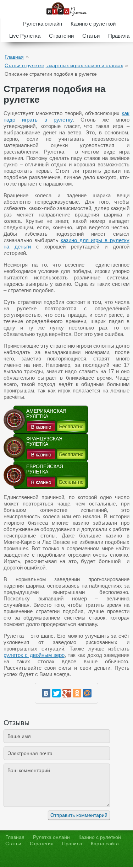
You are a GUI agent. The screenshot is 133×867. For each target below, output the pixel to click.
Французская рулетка (44, 441)
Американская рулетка (46, 413)
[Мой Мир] (87, 693)
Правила (118, 36)
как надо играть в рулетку (66, 116)
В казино (41, 426)
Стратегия (42, 843)
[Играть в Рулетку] (66, 9)
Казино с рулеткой (93, 24)
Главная (14, 57)
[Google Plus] (66, 693)
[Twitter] (56, 693)
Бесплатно (71, 426)
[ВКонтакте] (46, 693)
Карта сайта (105, 843)
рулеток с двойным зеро (34, 655)
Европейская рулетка (44, 469)
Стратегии (61, 36)
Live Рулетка (24, 36)
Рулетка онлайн (42, 24)
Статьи (91, 36)
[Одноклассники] (77, 693)
